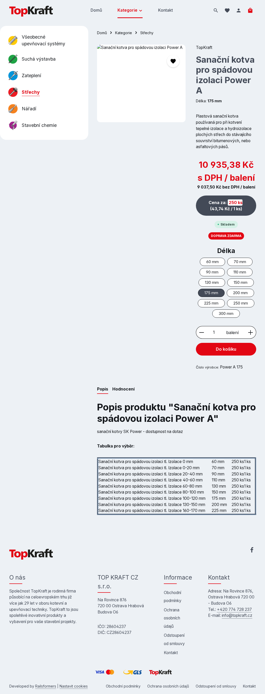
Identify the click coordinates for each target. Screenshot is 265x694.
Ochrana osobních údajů (172, 618)
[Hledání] (216, 10)
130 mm (212, 282)
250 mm (240, 303)
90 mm (212, 272)
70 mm (240, 261)
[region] (141, 83)
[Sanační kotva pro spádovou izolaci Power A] (141, 83)
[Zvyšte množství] (250, 332)
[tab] (102, 389)
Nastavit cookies (74, 686)
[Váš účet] (238, 10)
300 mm (226, 313)
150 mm (240, 282)
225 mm (211, 303)
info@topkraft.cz (237, 615)
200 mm (240, 293)
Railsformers (45, 686)
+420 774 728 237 (234, 609)
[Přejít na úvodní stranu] (31, 10)
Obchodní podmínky (172, 596)
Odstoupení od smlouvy (174, 639)
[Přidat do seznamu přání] (173, 61)
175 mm (211, 293)
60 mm (212, 261)
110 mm (239, 272)
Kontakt (171, 652)
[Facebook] (252, 551)
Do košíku (226, 349)
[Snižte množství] (201, 332)
